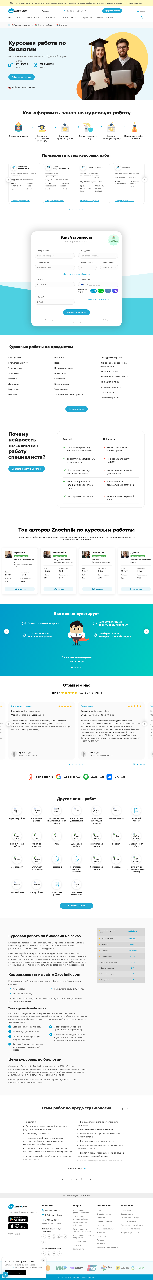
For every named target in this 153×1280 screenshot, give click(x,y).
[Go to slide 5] (82, 209)
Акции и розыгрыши (105, 1229)
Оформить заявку (112, 11)
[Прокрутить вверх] (148, 1270)
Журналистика (61, 389)
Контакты (110, 17)
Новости (100, 1225)
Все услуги (77, 1245)
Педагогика (60, 357)
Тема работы (43, 262)
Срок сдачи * (108, 262)
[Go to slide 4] (79, 209)
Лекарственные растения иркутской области (101, 1160)
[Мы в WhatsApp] (59, 1236)
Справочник (87, 17)
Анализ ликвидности (111, 387)
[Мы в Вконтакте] (49, 1236)
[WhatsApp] (101, 291)
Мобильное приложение (131, 1229)
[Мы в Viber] (54, 1236)
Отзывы (74, 17)
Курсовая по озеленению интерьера (97, 1141)
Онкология (31, 1122)
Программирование (64, 368)
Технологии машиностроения (68, 394)
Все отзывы (139, 764)
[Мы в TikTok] (59, 1253)
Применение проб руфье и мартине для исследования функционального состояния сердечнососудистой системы (43, 1141)
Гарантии (63, 17)
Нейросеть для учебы (130, 1232)
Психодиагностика (110, 381)
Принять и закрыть (15, 1273)
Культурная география (111, 357)
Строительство (108, 392)
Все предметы (76, 408)
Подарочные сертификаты (132, 1225)
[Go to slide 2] (73, 209)
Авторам (45, 11)
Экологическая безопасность (115, 376)
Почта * (41, 297)
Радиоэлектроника (21, 706)
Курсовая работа (32, 711)
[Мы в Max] (65, 1236)
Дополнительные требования (76, 274)
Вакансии (101, 1232)
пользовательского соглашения (65, 320)
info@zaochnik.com (54, 1215)
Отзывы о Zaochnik (105, 1221)
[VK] (108, 291)
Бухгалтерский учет (17, 363)
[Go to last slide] (8, 179)
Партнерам (101, 1236)
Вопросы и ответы (128, 1221)
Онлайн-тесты (127, 1214)
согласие (98, 320)
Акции (100, 17)
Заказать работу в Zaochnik (26, 468)
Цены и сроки (14, 17)
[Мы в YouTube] (54, 1253)
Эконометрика (15, 368)
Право (57, 363)
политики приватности (80, 320)
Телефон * (85, 280)
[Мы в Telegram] (43, 1236)
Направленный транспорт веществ (96, 1129)
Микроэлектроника (110, 397)
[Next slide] (144, 179)
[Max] (115, 291)
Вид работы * (43, 251)
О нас (99, 1210)
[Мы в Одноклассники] (49, 1253)
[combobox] (55, 255)
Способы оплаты (32, 17)
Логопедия (13, 384)
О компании (49, 17)
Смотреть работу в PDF (20, 201)
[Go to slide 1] (70, 209)
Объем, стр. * (87, 262)
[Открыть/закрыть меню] (9, 25)
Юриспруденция (62, 384)
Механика (13, 394)
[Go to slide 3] (76, 209)
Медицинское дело (110, 371)
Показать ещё (75, 1168)
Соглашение (10, 1267)
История (12, 378)
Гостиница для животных (37, 1133)
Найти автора (20, 589)
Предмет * (85, 251)
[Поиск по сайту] (142, 17)
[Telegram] (93, 291)
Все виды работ (76, 905)
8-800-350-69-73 (52, 1210)
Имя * (40, 280)
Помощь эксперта (80, 1241)
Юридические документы (107, 1247)
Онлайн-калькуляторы (130, 1217)
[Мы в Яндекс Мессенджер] (43, 1242)
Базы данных (14, 357)
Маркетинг (13, 389)
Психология (60, 373)
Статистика (59, 378)
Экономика (13, 373)
